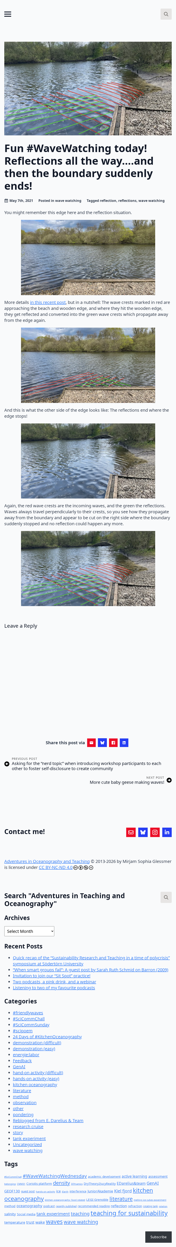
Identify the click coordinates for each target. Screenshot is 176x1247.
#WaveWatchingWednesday (55, 1176)
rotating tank (150, 1206)
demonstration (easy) (34, 1049)
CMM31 (21, 1183)
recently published (66, 1206)
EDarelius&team (131, 1183)
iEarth (65, 1191)
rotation (163, 1206)
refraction (135, 1206)
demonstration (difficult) (37, 1043)
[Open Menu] (7, 14)
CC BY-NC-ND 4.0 (56, 867)
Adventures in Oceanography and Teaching (47, 861)
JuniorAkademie (100, 1191)
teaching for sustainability (129, 1213)
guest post (28, 1191)
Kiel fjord (123, 1191)
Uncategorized (27, 1144)
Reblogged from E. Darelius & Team (48, 1120)
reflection (108, 200)
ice (58, 1191)
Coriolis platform (39, 1183)
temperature (14, 1222)
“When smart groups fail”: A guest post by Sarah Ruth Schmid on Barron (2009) (90, 970)
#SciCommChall (29, 1019)
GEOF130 (12, 1191)
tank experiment (29, 1138)
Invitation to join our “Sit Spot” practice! (51, 976)
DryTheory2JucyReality (100, 1184)
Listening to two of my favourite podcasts (54, 988)
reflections (127, 200)
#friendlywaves (28, 1013)
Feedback (22, 1061)
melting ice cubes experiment (150, 1199)
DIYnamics (77, 1183)
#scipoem (23, 1031)
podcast (49, 1206)
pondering (23, 1114)
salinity (10, 1213)
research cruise (28, 1126)
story (18, 1132)
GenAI (19, 1066)
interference (78, 1191)
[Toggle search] (166, 14)
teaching (80, 1213)
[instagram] (155, 832)
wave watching (68, 200)
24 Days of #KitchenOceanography (47, 1037)
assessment (158, 1176)
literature (22, 1090)
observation (24, 1102)
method (21, 1096)
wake (40, 1222)
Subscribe (158, 1237)
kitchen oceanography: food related (65, 1199)
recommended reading (94, 1206)
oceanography (29, 1205)
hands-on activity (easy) (36, 1078)
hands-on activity (45, 1191)
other (18, 1108)
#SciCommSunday (31, 1025)
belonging (10, 1183)
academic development (104, 1177)
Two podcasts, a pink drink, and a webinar (54, 982)
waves (54, 1221)
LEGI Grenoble (97, 1199)
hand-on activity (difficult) (38, 1072)
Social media (26, 1214)
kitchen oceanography (35, 1084)
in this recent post (48, 302)
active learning (134, 1176)
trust (30, 1222)
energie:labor (26, 1055)
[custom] (131, 832)
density (61, 1182)
